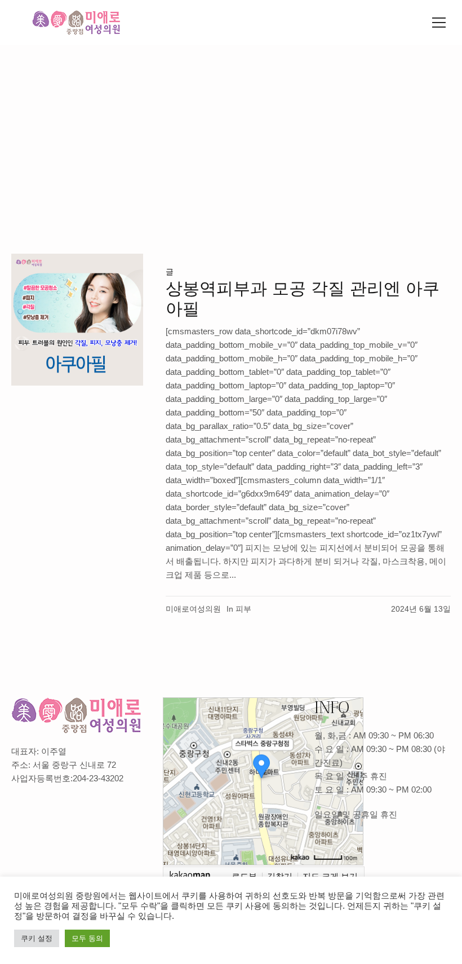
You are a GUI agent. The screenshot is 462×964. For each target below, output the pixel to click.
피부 (243, 608)
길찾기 (279, 876)
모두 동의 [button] (87, 938)
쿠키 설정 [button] (36, 938)
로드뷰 (244, 876)
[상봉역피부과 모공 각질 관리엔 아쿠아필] (77, 320)
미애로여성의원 (193, 608)
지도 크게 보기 (330, 876)
